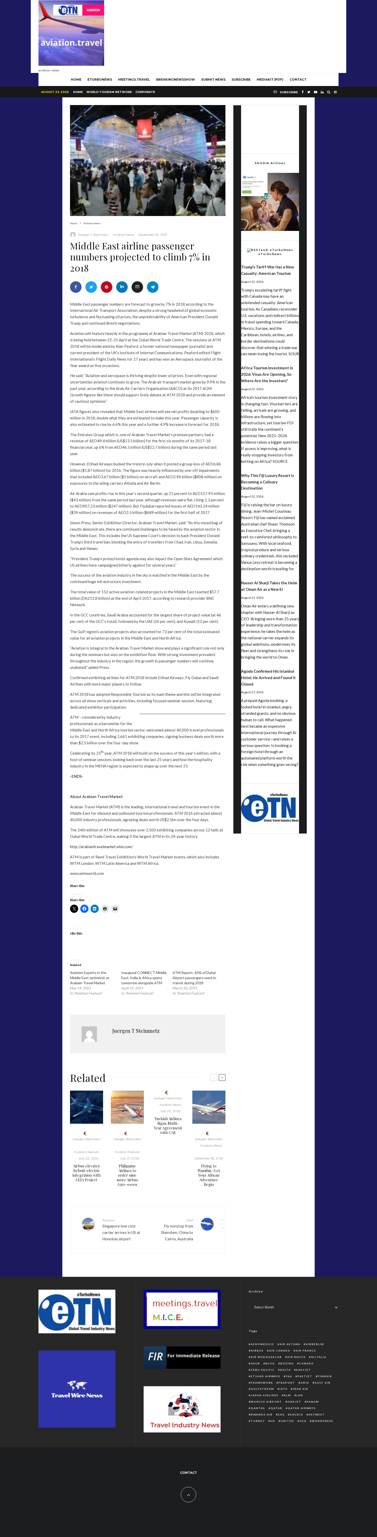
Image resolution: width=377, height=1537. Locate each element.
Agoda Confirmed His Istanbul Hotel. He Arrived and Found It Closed (268, 677)
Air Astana (290, 1344)
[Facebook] (302, 92)
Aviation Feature (86, 1152)
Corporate (145, 92)
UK (272, 1420)
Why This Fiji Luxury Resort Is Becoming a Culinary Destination (267, 482)
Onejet (294, 1401)
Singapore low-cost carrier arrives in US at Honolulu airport (121, 1229)
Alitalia (318, 1356)
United (287, 1420)
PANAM (313, 1401)
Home (78, 92)
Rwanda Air (262, 1414)
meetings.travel (134, 79)
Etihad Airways (265, 1376)
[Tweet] (91, 287)
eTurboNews (99, 79)
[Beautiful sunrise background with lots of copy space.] (127, 1107)
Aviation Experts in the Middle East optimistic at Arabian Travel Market (90, 977)
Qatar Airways (302, 1408)
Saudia (296, 1414)
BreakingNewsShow (175, 79)
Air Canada (279, 1350)
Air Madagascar (266, 1356)
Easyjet (303, 1369)
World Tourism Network (109, 92)
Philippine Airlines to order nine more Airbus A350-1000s (127, 1175)
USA (303, 1420)
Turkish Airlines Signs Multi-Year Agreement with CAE (168, 1125)
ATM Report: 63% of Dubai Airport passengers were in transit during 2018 (194, 977)
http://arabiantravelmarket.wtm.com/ (101, 846)
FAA (289, 1376)
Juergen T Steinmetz (93, 235)
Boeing (287, 1363)
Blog (270, 1363)
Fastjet (304, 1376)
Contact (298, 79)
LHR (299, 1395)
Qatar (276, 1408)
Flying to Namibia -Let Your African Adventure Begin (209, 1175)
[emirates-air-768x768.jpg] (208, 1107)
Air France (306, 1350)
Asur (255, 1363)
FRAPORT (287, 1382)
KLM (287, 1395)
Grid (305, 1382)
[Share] (76, 287)
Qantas (258, 1408)
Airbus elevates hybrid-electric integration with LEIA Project (87, 1173)
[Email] (137, 287)
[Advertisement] (245, 35)
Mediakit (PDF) (270, 79)
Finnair (325, 1376)
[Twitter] (308, 92)
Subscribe (241, 79)
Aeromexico (262, 1344)
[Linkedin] (322, 92)
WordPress (322, 1420)
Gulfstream (262, 1388)
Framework (262, 1382)
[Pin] (106, 287)
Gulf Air (323, 1382)
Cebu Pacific (263, 1369)
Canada (306, 1363)
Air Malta (296, 1356)
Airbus (257, 1350)
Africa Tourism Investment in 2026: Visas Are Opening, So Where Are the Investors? (267, 374)
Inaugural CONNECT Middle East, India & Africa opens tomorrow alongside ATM (144, 977)
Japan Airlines (265, 1395)
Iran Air (300, 1388)
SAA (281, 1414)
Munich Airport (266, 1401)
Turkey (258, 1420)
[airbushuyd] (86, 1107)
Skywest (317, 1414)
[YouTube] (315, 92)
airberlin (315, 1344)
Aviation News (123, 235)
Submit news (213, 79)
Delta (285, 1369)
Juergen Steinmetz (86, 1139)
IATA (283, 1388)
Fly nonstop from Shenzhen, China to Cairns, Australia (177, 1229)
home (76, 79)
